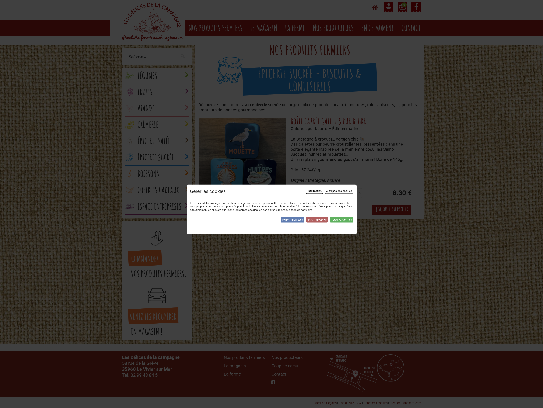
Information (315, 191)
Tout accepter (341, 219)
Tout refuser (317, 219)
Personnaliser (292, 219)
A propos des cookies (339, 191)
